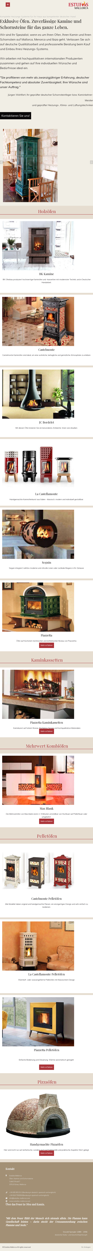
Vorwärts (91, 163)
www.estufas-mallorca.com (19, 1201)
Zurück (1, 163)
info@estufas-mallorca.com (19, 1198)
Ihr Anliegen (86, 1247)
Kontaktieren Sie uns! (15, 115)
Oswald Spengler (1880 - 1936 (75, 1232)
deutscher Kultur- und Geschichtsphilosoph (71, 1235)
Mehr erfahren (47, 645)
